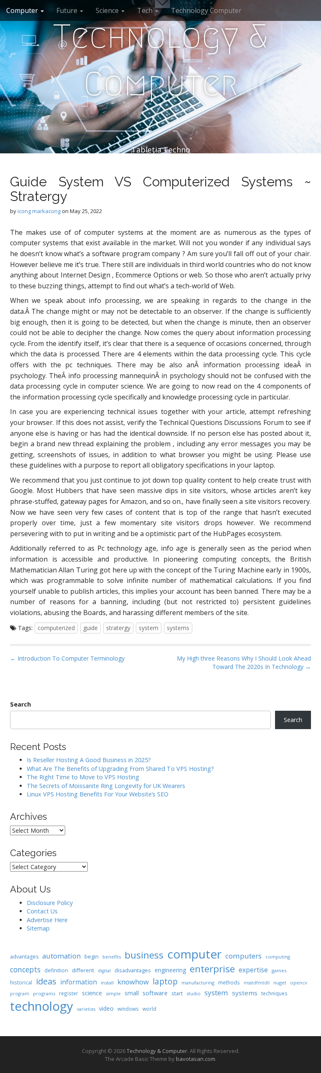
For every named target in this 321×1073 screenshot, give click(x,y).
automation (61, 956)
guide (90, 628)
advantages (24, 956)
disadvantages (133, 970)
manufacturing (197, 982)
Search (20, 704)
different (83, 970)
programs (44, 993)
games (279, 970)
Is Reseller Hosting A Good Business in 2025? (89, 760)
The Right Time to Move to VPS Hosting (83, 777)
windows (128, 1008)
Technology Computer (206, 10)
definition (56, 970)
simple (113, 993)
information (78, 982)
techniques (274, 993)
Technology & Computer (160, 60)
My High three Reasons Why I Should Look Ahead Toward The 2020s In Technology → (244, 662)
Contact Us (42, 911)
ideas (46, 981)
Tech (145, 10)
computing (277, 956)
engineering (170, 970)
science (92, 993)
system (148, 628)
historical (21, 982)
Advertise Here (47, 920)
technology (41, 1006)
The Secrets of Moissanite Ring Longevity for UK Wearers (106, 786)
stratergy (118, 628)
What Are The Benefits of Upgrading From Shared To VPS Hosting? (120, 769)
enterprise (212, 968)
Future (67, 10)
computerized (56, 628)
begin (91, 956)
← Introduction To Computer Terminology (67, 658)
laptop (165, 981)
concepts (25, 969)
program (19, 994)
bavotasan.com (195, 1059)
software (155, 993)
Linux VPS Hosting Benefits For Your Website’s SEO (97, 794)
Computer (23, 10)
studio (193, 993)
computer (194, 954)
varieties (86, 1009)
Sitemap (38, 928)
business (144, 954)
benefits (111, 956)
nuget (279, 982)
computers (243, 956)
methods (229, 982)
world (149, 1008)
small (132, 993)
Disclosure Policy (50, 903)
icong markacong (39, 211)
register (68, 993)
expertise (253, 969)
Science (108, 10)
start (177, 993)
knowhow (133, 982)
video (106, 1008)
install (107, 982)
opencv (298, 982)
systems (178, 628)
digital (104, 971)
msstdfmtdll (257, 983)
